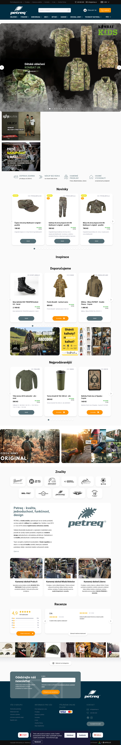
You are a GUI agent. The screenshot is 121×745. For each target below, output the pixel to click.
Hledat (68, 10)
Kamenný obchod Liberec (95, 582)
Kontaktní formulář (95, 724)
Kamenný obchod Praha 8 (26, 582)
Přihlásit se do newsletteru (50, 692)
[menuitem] (14, 17)
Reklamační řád (14, 711)
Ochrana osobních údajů (17, 717)
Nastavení (38, 742)
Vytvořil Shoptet (92, 742)
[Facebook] (88, 717)
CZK (105, 2)
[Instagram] (91, 717)
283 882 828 (93, 713)
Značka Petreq (62, 2)
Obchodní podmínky (15, 709)
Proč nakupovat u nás (16, 2)
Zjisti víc (16, 551)
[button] (5, 67)
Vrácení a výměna (15, 714)
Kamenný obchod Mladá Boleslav (60, 582)
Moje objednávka (39, 726)
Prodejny (27, 2)
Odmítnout (70, 735)
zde (56, 737)
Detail (28, 241)
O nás (53, 2)
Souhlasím (82, 735)
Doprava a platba (37, 2)
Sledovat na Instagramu (62, 663)
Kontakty (47, 2)
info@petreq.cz (94, 709)
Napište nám (13, 720)
